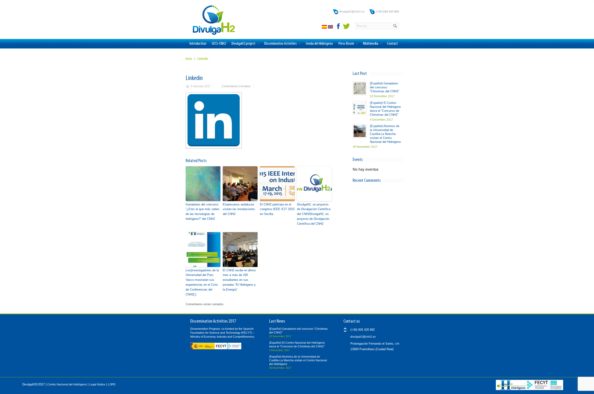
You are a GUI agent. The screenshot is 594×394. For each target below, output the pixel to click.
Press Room (346, 44)
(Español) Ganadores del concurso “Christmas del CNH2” (384, 87)
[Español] (325, 27)
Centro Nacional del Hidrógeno (67, 384)
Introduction (198, 44)
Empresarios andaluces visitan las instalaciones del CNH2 (239, 209)
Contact (392, 44)
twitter (346, 26)
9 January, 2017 (201, 86)
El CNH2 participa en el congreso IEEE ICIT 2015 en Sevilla (277, 209)
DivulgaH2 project (243, 44)
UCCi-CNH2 (219, 44)
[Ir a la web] (529, 389)
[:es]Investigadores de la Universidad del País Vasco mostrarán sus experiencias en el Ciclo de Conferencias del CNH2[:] (202, 282)
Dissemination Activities (280, 44)
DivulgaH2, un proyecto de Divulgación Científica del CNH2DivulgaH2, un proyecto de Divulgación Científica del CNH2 (313, 214)
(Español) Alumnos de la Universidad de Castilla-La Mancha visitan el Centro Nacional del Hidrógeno (385, 134)
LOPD (112, 384)
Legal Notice (97, 384)
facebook (338, 26)
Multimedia (370, 44)
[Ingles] (331, 27)
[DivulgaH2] (212, 34)
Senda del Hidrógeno (319, 44)
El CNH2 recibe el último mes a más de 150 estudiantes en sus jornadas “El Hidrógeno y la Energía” (239, 280)
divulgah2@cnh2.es (352, 11)
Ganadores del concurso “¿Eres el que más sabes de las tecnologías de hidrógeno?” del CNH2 (203, 212)
